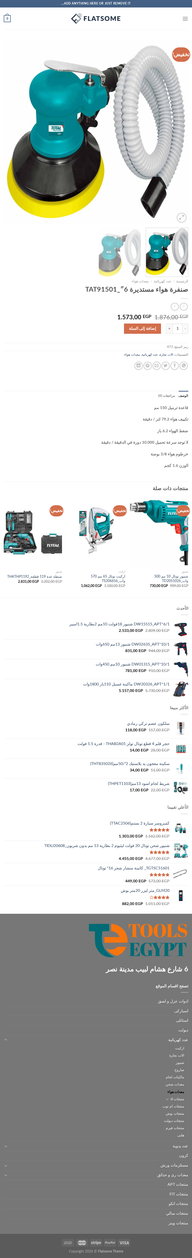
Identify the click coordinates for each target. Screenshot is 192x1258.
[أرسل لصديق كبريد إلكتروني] (156, 366)
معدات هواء (140, 281)
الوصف (183, 395)
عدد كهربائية (162, 281)
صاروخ (179, 1070)
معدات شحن (175, 1084)
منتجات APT (178, 1184)
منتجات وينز (178, 1223)
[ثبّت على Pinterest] (148, 366)
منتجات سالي (177, 1213)
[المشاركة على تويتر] (166, 366)
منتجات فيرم (175, 1128)
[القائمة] (185, 18)
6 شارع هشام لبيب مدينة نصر (147, 969)
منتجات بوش (175, 1113)
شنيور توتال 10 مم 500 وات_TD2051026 (171, 579)
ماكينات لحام (175, 1077)
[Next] (10, 131)
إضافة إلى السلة (142, 329)
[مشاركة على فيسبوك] (174, 366)
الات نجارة (166, 354)
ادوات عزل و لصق (173, 1001)
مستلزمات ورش (174, 1165)
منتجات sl (177, 1099)
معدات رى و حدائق (172, 1175)
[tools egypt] (96, 18)
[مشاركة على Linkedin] (138, 366)
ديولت (183, 1030)
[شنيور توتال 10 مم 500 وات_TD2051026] (159, 532)
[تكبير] (181, 218)
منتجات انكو (178, 1204)
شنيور (180, 1063)
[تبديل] (6, 1040)
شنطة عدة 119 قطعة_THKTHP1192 (34, 577)
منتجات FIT (179, 1194)
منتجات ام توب (173, 1106)
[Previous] (178, 131)
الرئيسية (182, 281)
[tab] (183, 396)
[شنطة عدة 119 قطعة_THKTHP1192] (33, 532)
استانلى (182, 1020)
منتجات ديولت (174, 1121)
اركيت (179, 1048)
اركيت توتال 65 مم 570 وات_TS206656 (108, 579)
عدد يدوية (180, 1146)
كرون (183, 1156)
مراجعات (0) (166, 395)
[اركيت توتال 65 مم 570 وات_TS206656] (96, 532)
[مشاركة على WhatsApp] (184, 366)
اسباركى (181, 1011)
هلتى (180, 1135)
